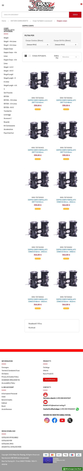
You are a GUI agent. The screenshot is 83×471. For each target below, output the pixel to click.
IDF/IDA (6, 96)
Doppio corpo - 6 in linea (10, 61)
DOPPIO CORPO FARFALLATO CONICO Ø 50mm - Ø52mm (66, 301)
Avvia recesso (7, 409)
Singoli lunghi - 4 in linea (10, 80)
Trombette (8, 111)
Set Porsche (8, 93)
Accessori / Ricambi (8, 120)
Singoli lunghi (8, 74)
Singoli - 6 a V (8, 67)
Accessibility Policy (8, 383)
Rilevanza (69, 57)
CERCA (75, 15)
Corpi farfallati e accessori (9, 30)
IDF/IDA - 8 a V (9, 107)
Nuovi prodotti (48, 374)
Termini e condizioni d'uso (11, 371)
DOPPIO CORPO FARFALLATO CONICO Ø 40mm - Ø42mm (66, 201)
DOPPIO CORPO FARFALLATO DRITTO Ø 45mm (66, 151)
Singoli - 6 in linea (10, 45)
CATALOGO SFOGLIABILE (10, 437)
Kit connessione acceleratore (9, 127)
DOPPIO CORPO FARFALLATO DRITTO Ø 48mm (66, 101)
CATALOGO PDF (7, 441)
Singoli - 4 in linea (10, 41)
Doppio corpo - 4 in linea (10, 54)
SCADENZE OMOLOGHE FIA (11, 380)
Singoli (6, 38)
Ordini (4, 397)
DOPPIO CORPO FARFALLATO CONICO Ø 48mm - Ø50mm (37, 301)
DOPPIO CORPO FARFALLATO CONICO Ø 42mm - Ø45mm (37, 251)
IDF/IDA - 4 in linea (10, 100)
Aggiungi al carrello (38, 108)
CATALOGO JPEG (7, 444)
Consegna (5, 367)
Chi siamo (5, 374)
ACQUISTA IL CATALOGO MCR (11, 447)
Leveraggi (7, 115)
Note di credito (7, 400)
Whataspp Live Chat (73, 469)
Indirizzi (4, 403)
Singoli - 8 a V (8, 71)
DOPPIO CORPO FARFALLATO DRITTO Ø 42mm (37, 101)
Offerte (45, 371)
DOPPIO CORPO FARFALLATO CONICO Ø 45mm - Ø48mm (66, 251)
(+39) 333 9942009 (67, 409)
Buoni (4, 406)
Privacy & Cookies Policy (10, 377)
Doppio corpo (8, 49)
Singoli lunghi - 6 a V (10, 87)
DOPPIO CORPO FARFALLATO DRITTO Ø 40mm (37, 151)
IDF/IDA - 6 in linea (10, 104)
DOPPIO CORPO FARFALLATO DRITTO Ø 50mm (37, 201)
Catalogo (46, 367)
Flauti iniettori (9, 133)
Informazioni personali (9, 394)
